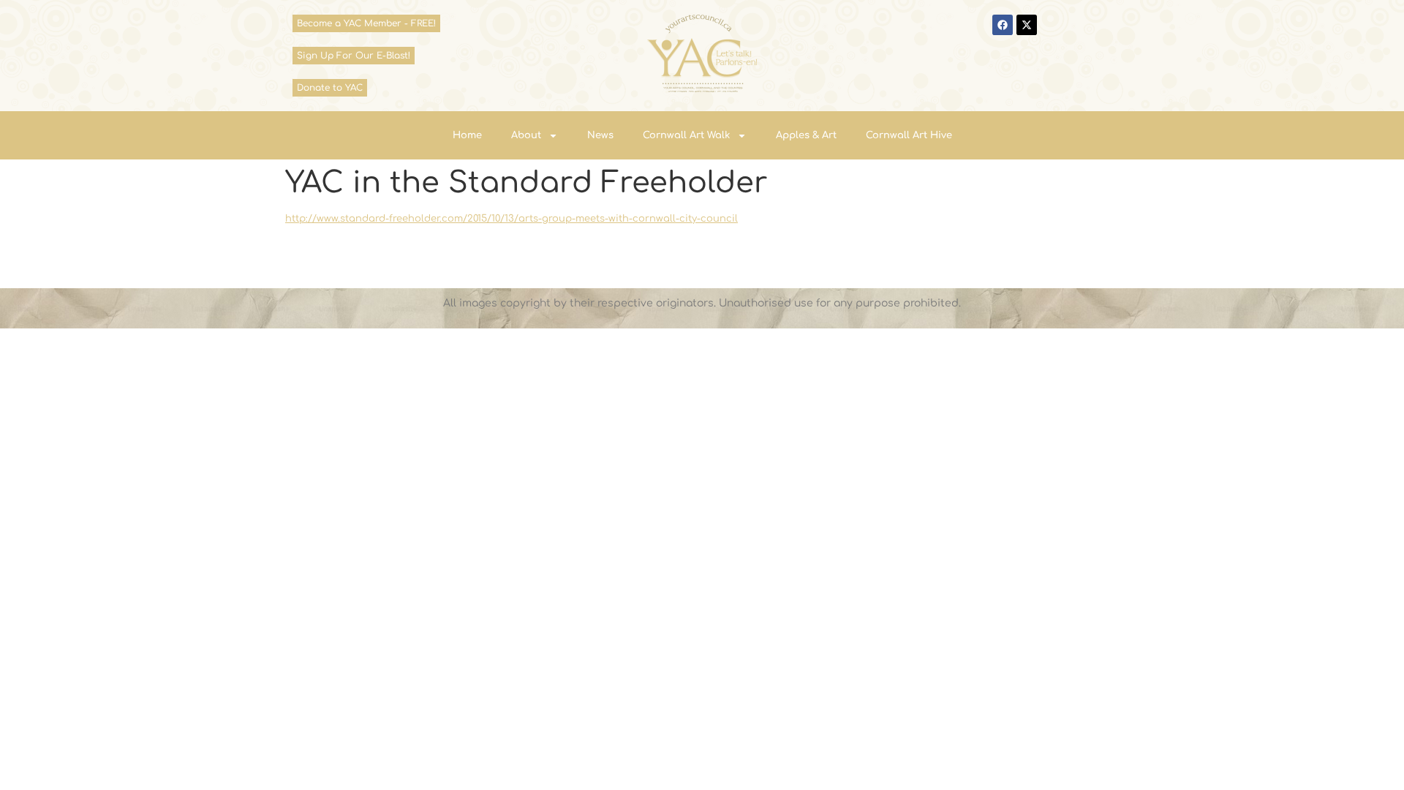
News (600, 135)
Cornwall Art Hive (909, 135)
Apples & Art (806, 135)
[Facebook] (1002, 25)
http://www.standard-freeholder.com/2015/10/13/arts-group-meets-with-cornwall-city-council (511, 219)
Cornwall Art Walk (686, 135)
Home (467, 135)
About (526, 135)
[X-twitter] (1026, 25)
